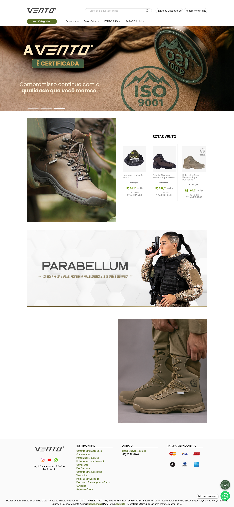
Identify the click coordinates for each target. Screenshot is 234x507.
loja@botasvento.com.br (134, 451)
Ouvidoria (81, 486)
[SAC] (225, 485)
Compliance (82, 465)
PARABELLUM (133, 21)
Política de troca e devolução (90, 461)
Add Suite (120, 504)
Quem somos (83, 454)
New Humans (95, 504)
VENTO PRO (111, 21)
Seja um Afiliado (84, 489)
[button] (33, 108)
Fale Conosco (83, 468)
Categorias (44, 21)
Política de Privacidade (87, 479)
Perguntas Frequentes (87, 458)
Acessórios (90, 21)
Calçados (71, 21)
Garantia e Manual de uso (89, 451)
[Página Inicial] (42, 14)
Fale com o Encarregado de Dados (93, 482)
